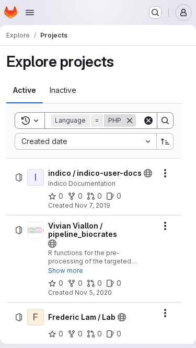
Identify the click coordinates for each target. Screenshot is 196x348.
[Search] (165, 120)
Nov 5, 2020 (93, 292)
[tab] (24, 90)
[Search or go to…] (155, 12)
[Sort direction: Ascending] (165, 141)
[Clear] (148, 120)
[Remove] (129, 120)
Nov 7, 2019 (92, 205)
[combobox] (85, 141)
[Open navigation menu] (29, 12)
